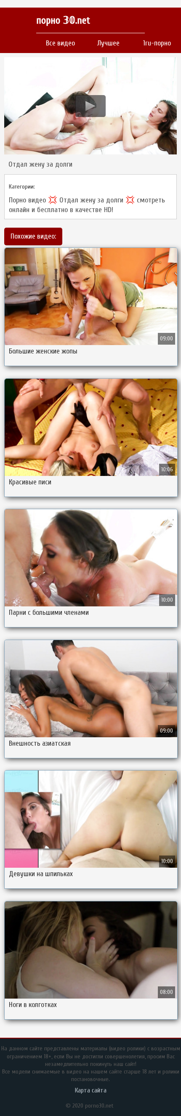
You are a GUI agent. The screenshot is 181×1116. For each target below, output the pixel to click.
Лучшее (108, 43)
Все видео (60, 43)
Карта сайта (90, 1090)
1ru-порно (157, 43)
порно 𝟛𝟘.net (63, 20)
